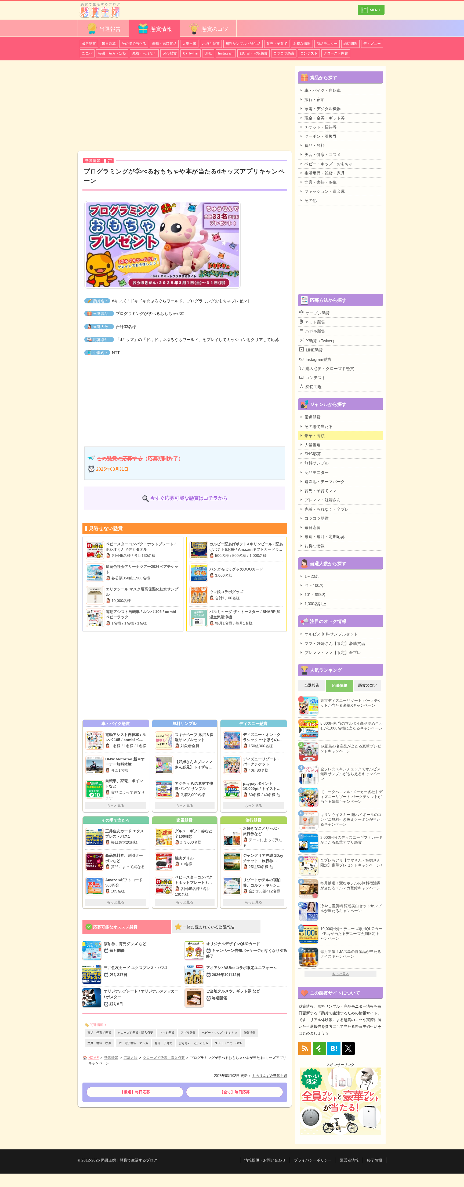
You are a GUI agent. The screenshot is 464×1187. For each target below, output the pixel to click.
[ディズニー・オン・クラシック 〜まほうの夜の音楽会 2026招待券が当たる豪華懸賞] (233, 740)
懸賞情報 (161, 29)
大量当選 (189, 44)
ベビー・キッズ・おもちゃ (219, 1032)
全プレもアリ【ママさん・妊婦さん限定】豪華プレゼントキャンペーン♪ (351, 862)
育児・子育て (276, 44)
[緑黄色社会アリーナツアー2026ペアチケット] (96, 573)
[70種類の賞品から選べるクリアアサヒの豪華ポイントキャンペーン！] (165, 837)
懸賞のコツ (214, 29)
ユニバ (87, 53)
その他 (311, 200)
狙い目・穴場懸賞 (253, 53)
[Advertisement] (185, 106)
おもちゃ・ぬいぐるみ (193, 1043)
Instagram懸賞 (318, 359)
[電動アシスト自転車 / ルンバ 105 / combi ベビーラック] (96, 618)
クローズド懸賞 (336, 53)
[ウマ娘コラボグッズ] (199, 595)
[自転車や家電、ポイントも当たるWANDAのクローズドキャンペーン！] (95, 789)
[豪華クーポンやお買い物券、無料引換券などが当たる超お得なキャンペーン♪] (95, 861)
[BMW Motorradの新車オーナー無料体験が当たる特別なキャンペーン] (95, 765)
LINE (208, 53)
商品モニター (327, 44)
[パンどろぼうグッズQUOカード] (199, 573)
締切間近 (350, 44)
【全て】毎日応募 (235, 1092)
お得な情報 (302, 44)
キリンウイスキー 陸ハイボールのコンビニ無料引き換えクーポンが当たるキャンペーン (351, 819)
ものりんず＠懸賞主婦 (269, 1076)
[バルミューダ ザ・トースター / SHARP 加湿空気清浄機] (199, 618)
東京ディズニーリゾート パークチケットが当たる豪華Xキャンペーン (351, 702)
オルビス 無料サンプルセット (331, 634)
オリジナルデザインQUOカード (246, 950)
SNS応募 (313, 454)
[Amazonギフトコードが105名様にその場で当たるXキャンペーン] (95, 886)
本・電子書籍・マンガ (133, 1043)
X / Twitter (190, 53)
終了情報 (374, 1160)
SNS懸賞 (169, 53)
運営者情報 (349, 1160)
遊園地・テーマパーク (325, 481)
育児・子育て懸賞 (99, 1032)
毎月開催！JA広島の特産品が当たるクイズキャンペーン (350, 954)
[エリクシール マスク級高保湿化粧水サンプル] (96, 595)
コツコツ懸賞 (283, 53)
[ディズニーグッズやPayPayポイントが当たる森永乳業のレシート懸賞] (233, 789)
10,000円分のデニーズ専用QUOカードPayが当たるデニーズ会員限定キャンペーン (351, 934)
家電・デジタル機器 (323, 108)
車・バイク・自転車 (323, 90)
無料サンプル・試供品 (243, 44)
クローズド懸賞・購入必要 (135, 1032)
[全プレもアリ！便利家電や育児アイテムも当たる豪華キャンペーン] (95, 740)
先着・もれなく (144, 53)
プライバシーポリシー (313, 1160)
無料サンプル (317, 463)
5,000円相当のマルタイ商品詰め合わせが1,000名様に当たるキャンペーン (351, 725)
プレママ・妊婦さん (323, 500)
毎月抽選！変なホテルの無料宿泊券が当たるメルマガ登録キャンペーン (350, 885)
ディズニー (372, 44)
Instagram (226, 53)
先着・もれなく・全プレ (327, 509)
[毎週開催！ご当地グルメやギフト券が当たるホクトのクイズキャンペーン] (195, 998)
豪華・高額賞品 (164, 44)
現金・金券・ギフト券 (325, 118)
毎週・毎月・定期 (112, 53)
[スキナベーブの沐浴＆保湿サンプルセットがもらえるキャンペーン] (165, 740)
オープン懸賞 (318, 313)
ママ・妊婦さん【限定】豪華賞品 (335, 643)
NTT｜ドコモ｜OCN (228, 1043)
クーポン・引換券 (321, 136)
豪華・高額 (315, 435)
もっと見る (115, 806)
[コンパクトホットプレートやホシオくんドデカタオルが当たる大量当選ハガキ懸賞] (165, 886)
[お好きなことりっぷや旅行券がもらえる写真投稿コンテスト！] (233, 837)
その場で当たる (134, 44)
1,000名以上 (315, 603)
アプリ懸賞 (188, 1032)
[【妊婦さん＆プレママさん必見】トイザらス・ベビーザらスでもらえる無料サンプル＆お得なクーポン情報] (165, 765)
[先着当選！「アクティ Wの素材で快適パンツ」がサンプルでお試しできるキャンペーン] (165, 789)
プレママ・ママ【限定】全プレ (333, 652)
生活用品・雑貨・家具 (325, 173)
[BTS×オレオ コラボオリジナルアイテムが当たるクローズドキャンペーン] (93, 998)
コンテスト (309, 53)
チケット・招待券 (321, 127)
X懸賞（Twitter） (321, 341)
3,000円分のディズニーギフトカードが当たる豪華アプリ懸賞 (351, 839)
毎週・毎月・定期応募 (325, 536)
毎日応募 (109, 44)
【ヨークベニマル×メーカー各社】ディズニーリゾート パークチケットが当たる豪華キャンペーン (351, 797)
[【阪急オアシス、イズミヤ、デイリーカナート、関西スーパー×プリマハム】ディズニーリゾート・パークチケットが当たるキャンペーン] (233, 765)
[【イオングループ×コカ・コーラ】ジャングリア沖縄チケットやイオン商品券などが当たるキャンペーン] (233, 861)
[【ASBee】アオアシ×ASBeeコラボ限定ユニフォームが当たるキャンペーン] (195, 974)
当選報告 (110, 29)
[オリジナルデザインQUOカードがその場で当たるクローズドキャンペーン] (195, 951)
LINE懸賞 (314, 350)
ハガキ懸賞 (211, 44)
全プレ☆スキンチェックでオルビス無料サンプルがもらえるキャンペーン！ (350, 774)
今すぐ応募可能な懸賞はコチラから (189, 498)
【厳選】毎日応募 (135, 1092)
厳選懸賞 (89, 44)
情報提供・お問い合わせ (265, 1160)
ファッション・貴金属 (325, 191)
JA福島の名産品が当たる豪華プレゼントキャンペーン (350, 748)
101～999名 (315, 594)
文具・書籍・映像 (99, 1043)
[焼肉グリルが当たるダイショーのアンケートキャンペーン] (165, 861)
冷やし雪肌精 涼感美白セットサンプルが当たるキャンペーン (351, 908)
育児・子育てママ (321, 490)
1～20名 (312, 576)
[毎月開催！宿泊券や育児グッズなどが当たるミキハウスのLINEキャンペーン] (93, 951)
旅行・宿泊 (315, 99)
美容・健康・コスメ (323, 154)
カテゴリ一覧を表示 (371, 7)
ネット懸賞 (167, 1032)
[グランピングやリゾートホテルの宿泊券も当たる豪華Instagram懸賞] (233, 886)
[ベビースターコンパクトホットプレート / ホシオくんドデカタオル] (96, 550)
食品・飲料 (315, 145)
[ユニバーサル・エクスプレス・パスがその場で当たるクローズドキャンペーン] (95, 837)
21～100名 (314, 585)
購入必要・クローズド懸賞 (330, 368)
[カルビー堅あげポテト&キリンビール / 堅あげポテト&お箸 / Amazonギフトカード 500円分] (199, 550)
